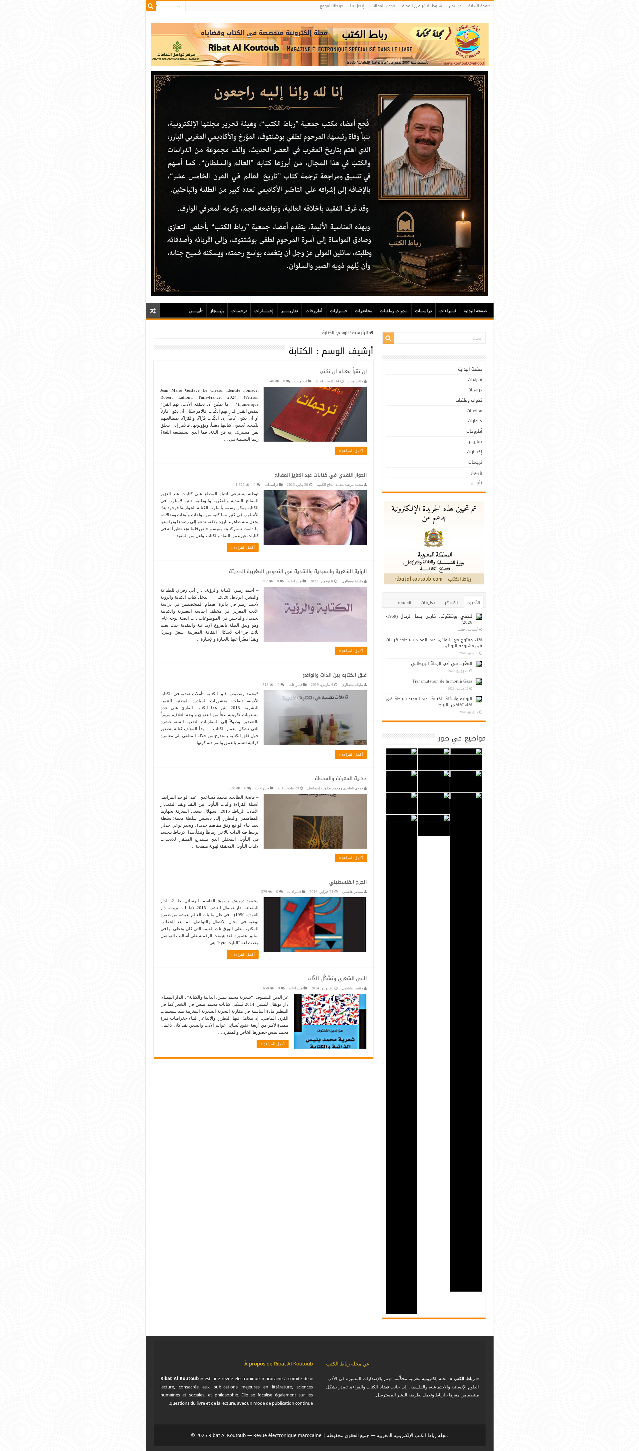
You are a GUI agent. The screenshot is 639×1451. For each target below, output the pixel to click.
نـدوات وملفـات (394, 310)
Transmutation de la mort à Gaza (442, 681)
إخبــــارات (264, 310)
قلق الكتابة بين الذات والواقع (335, 675)
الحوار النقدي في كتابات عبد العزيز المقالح (321, 475)
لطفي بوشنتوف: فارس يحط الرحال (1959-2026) (429, 619)
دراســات (423, 310)
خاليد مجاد (355, 381)
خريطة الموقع (331, 6)
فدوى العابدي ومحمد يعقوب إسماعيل (335, 788)
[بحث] (151, 6)
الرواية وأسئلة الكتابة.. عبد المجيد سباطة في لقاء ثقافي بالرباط (429, 702)
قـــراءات (447, 310)
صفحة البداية (479, 6)
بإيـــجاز (217, 310)
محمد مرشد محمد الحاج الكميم (340, 485)
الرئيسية (360, 332)
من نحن (455, 6)
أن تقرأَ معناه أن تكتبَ (343, 371)
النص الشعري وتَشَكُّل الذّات (337, 978)
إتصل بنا (357, 6)
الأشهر (451, 602)
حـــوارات (338, 310)
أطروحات (314, 310)
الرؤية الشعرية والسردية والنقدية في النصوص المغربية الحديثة (298, 571)
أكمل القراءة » (351, 451)
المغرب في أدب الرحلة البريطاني (441, 663)
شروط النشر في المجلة (422, 6)
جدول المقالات (382, 6)
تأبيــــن (196, 310)
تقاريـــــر (289, 310)
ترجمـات (239, 310)
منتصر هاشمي (352, 892)
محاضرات (363, 310)
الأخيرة (473, 602)
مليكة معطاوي (352, 581)
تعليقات (428, 602)
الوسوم (404, 602)
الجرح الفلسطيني (348, 882)
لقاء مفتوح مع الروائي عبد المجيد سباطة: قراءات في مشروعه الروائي (434, 643)
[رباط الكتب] (320, 43)
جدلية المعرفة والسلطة (341, 778)
